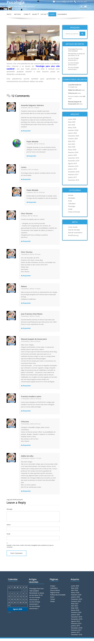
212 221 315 (81, 2)
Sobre (52, 14)
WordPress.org (73, 235)
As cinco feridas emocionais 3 (73, 64)
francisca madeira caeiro (75, 96)
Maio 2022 (71, 141)
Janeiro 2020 (72, 155)
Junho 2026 (72, 119)
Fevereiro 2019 (73, 166)
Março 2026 (72, 127)
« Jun (9, 612)
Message (10, 509)
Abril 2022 (71, 144)
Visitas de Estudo (74, 212)
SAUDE (34, 14)
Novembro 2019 (73, 161)
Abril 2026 (71, 125)
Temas (26, 14)
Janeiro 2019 (72, 169)
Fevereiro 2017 (73, 174)
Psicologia (71, 206)
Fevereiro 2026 (73, 130)
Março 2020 (72, 150)
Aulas (70, 201)
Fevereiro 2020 (73, 152)
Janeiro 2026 (72, 133)
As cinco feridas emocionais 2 (73, 68)
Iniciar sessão (72, 227)
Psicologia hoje (72, 87)
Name (9, 525)
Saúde (70, 209)
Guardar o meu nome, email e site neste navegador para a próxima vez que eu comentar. (30, 546)
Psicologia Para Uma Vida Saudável (75, 50)
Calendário (62, 14)
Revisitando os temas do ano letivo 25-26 (76, 54)
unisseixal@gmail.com (64, 2)
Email (8, 534)
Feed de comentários (75, 233)
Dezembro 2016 (73, 180)
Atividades (71, 198)
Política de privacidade (57, 595)
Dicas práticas (55, 590)
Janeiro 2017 (72, 177)
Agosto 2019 (72, 163)
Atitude (70, 195)
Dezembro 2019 (73, 158)
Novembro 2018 (73, 172)
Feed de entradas (74, 230)
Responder (27, 131)
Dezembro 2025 (73, 136)
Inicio (9, 14)
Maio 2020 (71, 147)
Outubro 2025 (73, 139)
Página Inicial (54, 593)
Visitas (43, 14)
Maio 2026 (71, 122)
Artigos (17, 14)
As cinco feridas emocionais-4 (73, 59)
